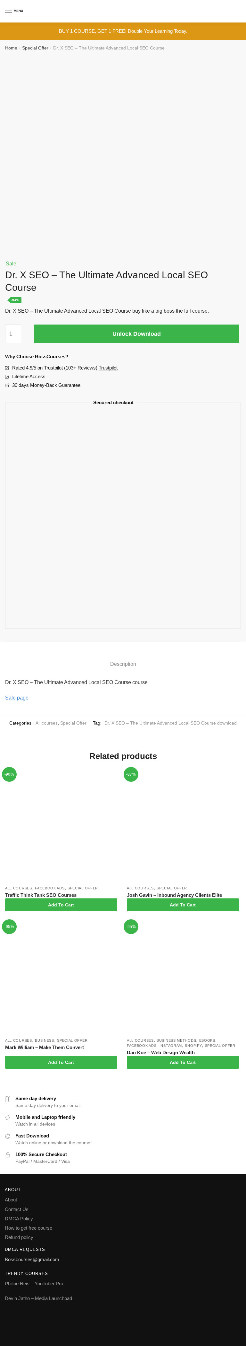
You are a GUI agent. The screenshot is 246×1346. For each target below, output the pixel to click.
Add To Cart (61, 904)
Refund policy (19, 1237)
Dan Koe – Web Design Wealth (161, 1052)
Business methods (176, 1040)
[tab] (123, 658)
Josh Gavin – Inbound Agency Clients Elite (174, 895)
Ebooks (207, 1040)
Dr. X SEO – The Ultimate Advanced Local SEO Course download (170, 723)
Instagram (171, 1045)
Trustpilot (108, 367)
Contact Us (17, 1209)
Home (11, 47)
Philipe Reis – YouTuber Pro (34, 1283)
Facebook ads (49, 888)
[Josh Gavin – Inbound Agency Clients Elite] (183, 826)
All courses (47, 723)
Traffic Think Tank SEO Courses (41, 895)
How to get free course (28, 1228)
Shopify (193, 1045)
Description (123, 664)
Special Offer (35, 47)
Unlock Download (136, 334)
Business (44, 1040)
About (11, 1199)
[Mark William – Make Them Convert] (61, 979)
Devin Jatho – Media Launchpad (38, 1298)
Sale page (17, 697)
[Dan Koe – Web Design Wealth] (183, 979)
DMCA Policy (19, 1218)
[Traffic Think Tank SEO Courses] (61, 826)
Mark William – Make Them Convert (44, 1047)
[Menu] (8, 11)
